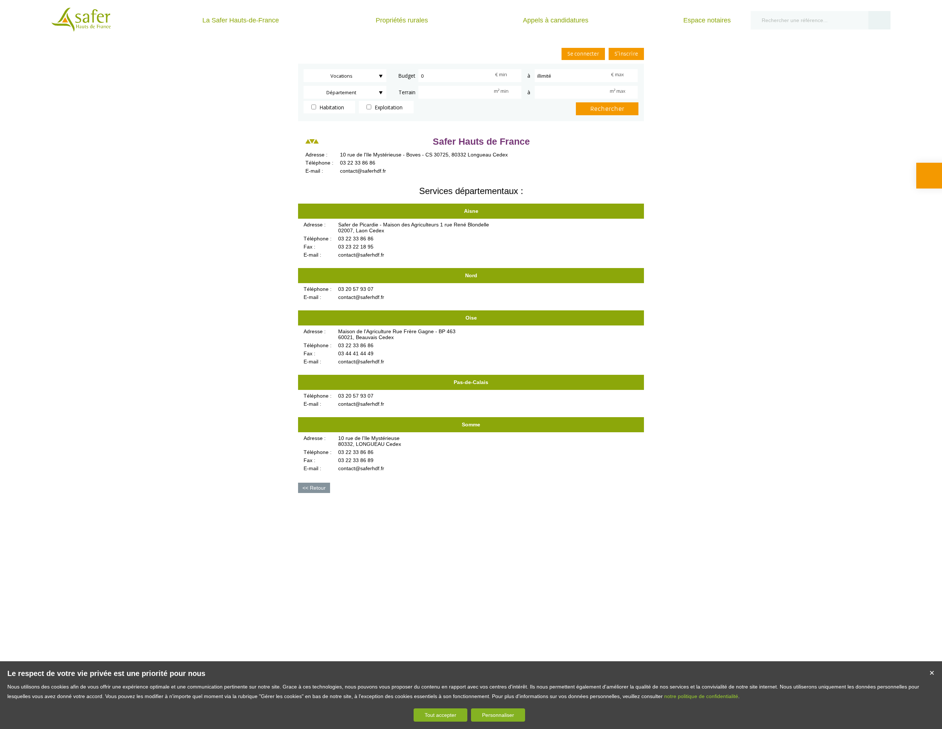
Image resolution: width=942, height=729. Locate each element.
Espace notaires (707, 20)
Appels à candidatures (555, 20)
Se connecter (583, 54)
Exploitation (388, 107)
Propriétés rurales (402, 20)
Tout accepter (440, 715)
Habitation (331, 107)
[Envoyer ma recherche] (879, 20)
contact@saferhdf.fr (363, 171)
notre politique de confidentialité (701, 696)
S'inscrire (626, 54)
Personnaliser (498, 715)
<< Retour (314, 488)
